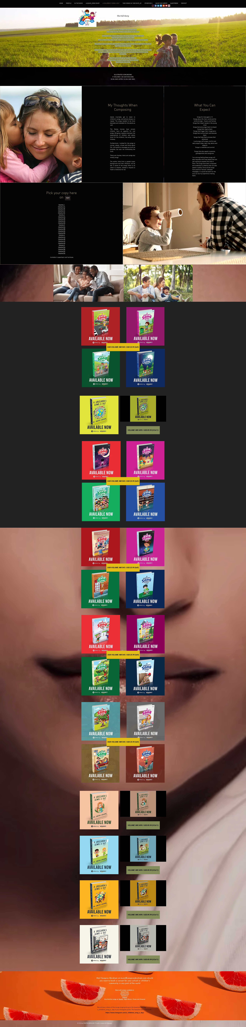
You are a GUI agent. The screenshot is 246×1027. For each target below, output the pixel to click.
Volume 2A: (61, 217)
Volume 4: (62, 235)
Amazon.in (124, 995)
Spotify (121, 999)
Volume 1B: (61, 209)
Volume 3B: (61, 229)
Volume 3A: (61, 227)
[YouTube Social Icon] (166, 6)
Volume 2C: (61, 221)
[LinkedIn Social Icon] (158, 6)
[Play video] (143, 408)
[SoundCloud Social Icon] (164, 6)
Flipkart (124, 997)
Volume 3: (62, 225)
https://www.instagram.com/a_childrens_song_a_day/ (125, 1013)
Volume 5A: (61, 247)
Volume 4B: (61, 239)
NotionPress (125, 992)
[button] (123, 347)
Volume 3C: (61, 231)
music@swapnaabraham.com (134, 978)
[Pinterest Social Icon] (169, 6)
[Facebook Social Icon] (156, 6)
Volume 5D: (61, 253)
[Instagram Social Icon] (153, 6)
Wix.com (109, 1023)
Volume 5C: (61, 251)
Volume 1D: (61, 213)
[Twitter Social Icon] (161, 6)
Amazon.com (124, 994)
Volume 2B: (61, 219)
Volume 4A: (61, 237)
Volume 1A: (61, 207)
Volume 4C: (61, 241)
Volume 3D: (61, 233)
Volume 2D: (61, 223)
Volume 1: (62, 205)
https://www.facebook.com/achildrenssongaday (133, 40)
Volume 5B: (61, 249)
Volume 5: (62, 245)
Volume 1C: (61, 211)
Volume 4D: (61, 243)
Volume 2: (62, 215)
